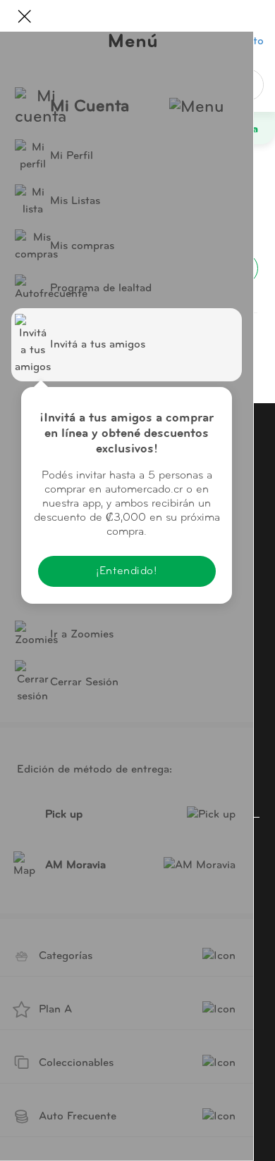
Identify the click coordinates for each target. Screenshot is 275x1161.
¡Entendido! (126, 571)
